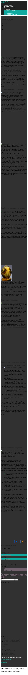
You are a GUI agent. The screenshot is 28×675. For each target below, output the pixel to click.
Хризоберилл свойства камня (11, 640)
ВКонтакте (6, 569)
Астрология (7, 9)
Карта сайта (4, 662)
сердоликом (4, 215)
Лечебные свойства (9, 6)
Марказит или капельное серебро (12, 638)
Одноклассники (8, 570)
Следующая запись (5, 559)
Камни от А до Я (8, 5)
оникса (2, 222)
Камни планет (10, 11)
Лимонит (6, 644)
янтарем (19, 213)
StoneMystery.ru (4, 1)
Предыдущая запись (6, 555)
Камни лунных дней (12, 14)
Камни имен (10, 13)
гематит (10, 292)
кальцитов (17, 224)
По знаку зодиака (11, 10)
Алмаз (5, 642)
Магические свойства (9, 7)
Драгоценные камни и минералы (12, 641)
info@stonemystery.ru (6, 659)
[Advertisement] (14, 44)
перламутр (3, 455)
